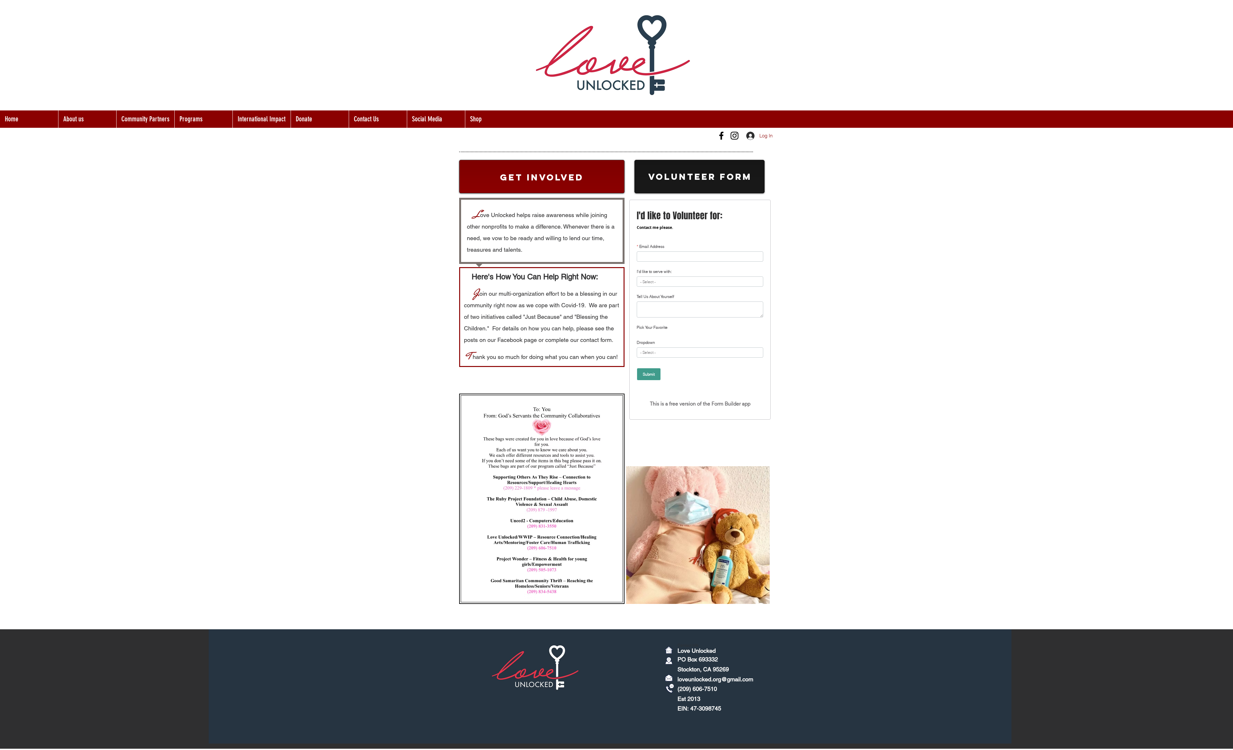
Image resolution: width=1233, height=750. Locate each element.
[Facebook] (721, 135)
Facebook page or (520, 339)
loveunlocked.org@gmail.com (715, 679)
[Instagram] (734, 135)
